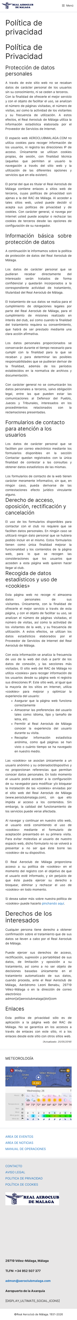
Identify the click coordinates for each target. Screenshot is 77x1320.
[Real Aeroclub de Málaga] (17, 5)
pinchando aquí (53, 903)
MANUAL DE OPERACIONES (25, 1149)
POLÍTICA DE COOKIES (21, 1184)
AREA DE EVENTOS (19, 1136)
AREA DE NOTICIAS (19, 1143)
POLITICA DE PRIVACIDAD (24, 1178)
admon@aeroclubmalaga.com (28, 1281)
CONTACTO (13, 1166)
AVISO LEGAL (15, 1172)
